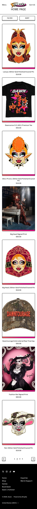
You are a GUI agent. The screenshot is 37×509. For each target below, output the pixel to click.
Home (4, 478)
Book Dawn (6, 487)
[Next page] (33, 459)
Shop (4, 481)
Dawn (10, 497)
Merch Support (26, 481)
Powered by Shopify (20, 497)
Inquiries (24, 478)
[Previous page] (4, 459)
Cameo (4, 484)
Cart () (32, 5)
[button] (10, 18)
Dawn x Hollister (8, 490)
